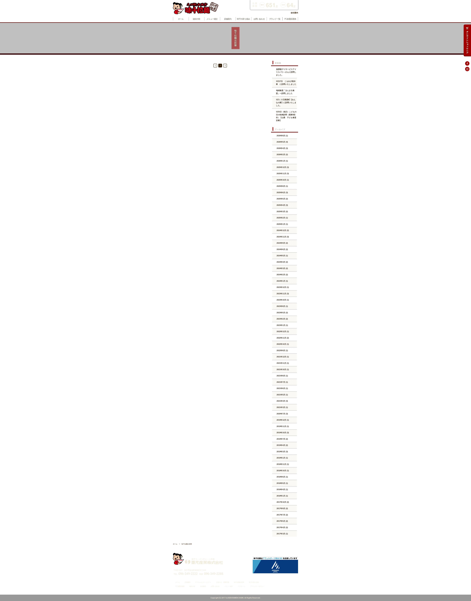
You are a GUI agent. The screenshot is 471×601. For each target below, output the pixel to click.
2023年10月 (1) (282, 300)
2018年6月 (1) (282, 477)
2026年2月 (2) (282, 154)
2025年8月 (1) (282, 186)
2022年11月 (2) (282, 338)
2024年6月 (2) (282, 249)
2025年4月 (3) (282, 205)
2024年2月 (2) (282, 275)
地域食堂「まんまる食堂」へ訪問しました (285, 91)
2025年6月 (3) (282, 192)
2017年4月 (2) (282, 527)
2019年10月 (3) (282, 433)
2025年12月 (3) (282, 167)
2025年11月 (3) (282, 173)
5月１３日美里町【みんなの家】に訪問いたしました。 (286, 102)
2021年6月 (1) (282, 388)
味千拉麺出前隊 (239, 582)
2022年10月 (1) (282, 344)
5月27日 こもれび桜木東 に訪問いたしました (286, 82)
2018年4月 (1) (282, 489)
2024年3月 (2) (282, 268)
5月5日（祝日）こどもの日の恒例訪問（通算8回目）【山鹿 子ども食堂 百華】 (286, 116)
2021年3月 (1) (282, 407)
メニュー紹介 (228, 586)
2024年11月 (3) (282, 237)
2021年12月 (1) (282, 357)
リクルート (241, 586)
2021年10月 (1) (282, 369)
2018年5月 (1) (282, 483)
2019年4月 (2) (282, 445)
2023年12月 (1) (282, 287)
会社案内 (294, 13)
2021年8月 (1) (282, 376)
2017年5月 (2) (282, 521)
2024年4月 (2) (282, 262)
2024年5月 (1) (282, 256)
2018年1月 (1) (282, 496)
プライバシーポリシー (257, 586)
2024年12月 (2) (282, 230)
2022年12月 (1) (282, 331)
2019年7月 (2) (282, 439)
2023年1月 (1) (282, 325)
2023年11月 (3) (282, 294)
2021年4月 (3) (282, 401)
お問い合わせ (215, 586)
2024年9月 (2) (282, 243)
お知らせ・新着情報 (222, 582)
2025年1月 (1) (282, 224)
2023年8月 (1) (282, 306)
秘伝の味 (192, 586)
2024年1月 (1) (282, 281)
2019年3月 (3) (282, 452)
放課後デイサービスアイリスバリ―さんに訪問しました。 (286, 72)
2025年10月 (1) (282, 180)
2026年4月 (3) (282, 148)
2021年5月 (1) (282, 395)
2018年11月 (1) (282, 464)
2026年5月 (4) (282, 142)
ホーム (177, 582)
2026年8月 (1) (282, 136)
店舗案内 (187, 582)
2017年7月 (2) (282, 515)
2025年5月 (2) (282, 199)
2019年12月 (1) (282, 420)
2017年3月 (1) (282, 534)
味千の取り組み (254, 582)
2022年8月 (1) (282, 350)
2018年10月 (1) (282, 471)
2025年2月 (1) (282, 218)
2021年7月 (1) (282, 382)
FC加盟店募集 (179, 586)
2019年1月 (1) (282, 458)
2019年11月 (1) (282, 426)
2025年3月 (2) (282, 211)
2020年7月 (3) (282, 414)
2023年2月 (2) (282, 319)
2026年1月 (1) (282, 161)
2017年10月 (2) (282, 502)
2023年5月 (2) (282, 313)
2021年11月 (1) (282, 363)
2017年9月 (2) (282, 508)
